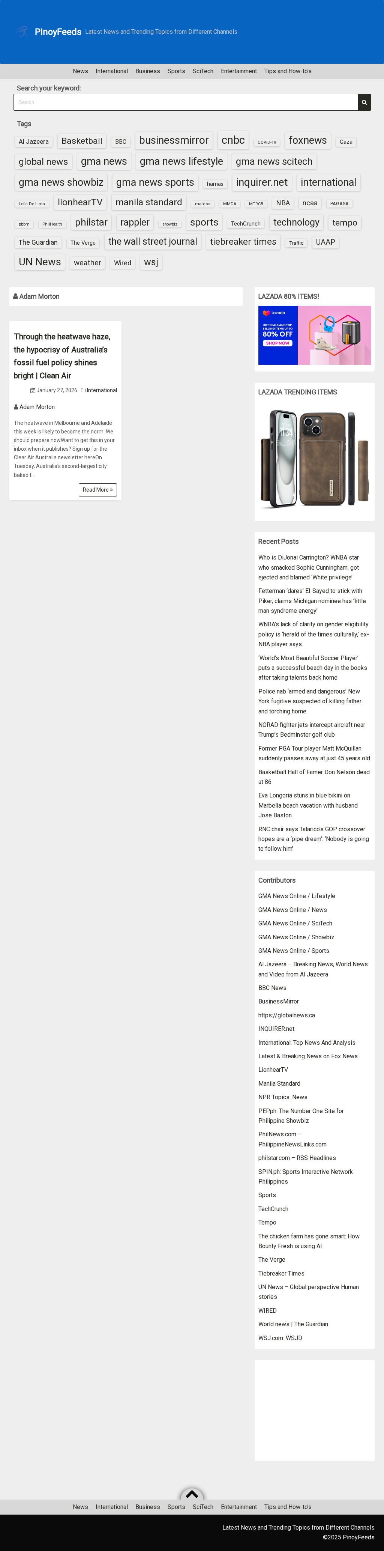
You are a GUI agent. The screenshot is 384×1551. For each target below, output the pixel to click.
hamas (215, 184)
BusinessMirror (278, 1001)
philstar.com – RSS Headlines (297, 1157)
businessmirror (174, 140)
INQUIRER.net (276, 1028)
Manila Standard (279, 1083)
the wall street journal (152, 241)
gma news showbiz (61, 182)
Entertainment (239, 71)
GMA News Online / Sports (293, 950)
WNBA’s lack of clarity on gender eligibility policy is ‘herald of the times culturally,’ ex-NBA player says (313, 634)
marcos (202, 204)
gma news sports (155, 182)
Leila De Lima (32, 203)
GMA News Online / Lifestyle (296, 896)
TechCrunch (246, 223)
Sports (176, 71)
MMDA (229, 204)
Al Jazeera (34, 141)
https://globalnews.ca (286, 1015)
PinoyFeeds (58, 32)
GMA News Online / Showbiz (296, 937)
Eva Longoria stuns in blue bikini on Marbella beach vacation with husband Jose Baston (308, 805)
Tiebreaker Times (281, 1273)
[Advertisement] (314, 1411)
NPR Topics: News (283, 1097)
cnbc (233, 140)
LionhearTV (273, 1069)
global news (43, 161)
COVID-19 (267, 142)
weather (87, 262)
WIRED (267, 1310)
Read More (96, 490)
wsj (151, 262)
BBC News (272, 987)
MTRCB (256, 204)
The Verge (83, 242)
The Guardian (38, 242)
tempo (344, 223)
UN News (40, 262)
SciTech (203, 71)
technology (296, 222)
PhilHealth (52, 224)
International (112, 71)
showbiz (169, 224)
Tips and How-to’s (288, 71)
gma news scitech (274, 161)
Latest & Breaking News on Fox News (308, 1056)
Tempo (267, 1222)
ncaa (310, 203)
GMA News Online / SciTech (295, 923)
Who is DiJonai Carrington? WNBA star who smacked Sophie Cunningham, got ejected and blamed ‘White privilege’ (308, 567)
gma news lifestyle (181, 161)
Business (147, 71)
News (80, 71)
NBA (283, 203)
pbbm (24, 224)
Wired (122, 263)
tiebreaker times (243, 241)
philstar (91, 222)
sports (204, 222)
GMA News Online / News (292, 909)
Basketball (82, 141)
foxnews (308, 140)
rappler (135, 222)
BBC (120, 141)
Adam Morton (37, 407)
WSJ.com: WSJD (280, 1338)
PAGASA (339, 203)
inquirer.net (262, 182)
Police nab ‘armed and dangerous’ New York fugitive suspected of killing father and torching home (310, 701)
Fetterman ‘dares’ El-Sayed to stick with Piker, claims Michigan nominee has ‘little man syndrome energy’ (312, 600)
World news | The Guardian (293, 1324)
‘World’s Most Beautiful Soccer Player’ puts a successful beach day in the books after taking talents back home (312, 667)
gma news (104, 161)
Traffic (296, 243)
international (329, 182)
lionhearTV (80, 202)
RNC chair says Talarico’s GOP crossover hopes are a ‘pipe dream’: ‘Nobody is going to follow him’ (313, 839)
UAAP (325, 242)
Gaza (346, 142)
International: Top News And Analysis (307, 1042)
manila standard (149, 202)
